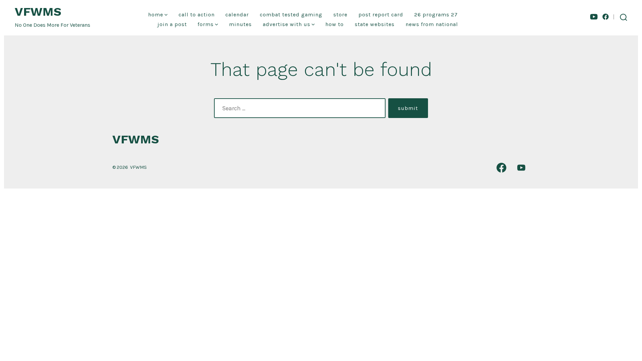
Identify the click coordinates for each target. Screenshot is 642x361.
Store (340, 14)
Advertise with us (286, 24)
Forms (206, 24)
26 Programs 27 (436, 14)
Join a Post (172, 24)
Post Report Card (380, 14)
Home (155, 14)
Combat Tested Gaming (291, 14)
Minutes (240, 24)
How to (334, 24)
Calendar (237, 14)
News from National (432, 24)
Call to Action (197, 14)
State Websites (375, 24)
